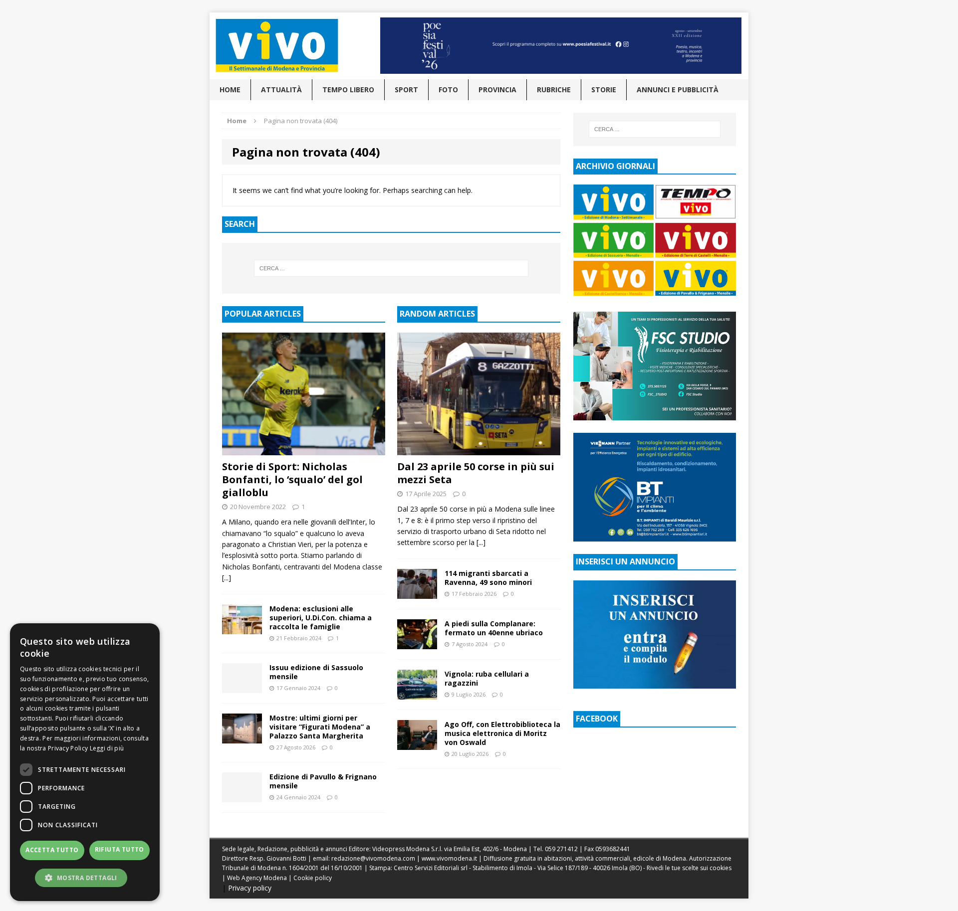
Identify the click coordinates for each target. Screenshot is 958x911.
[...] (226, 577)
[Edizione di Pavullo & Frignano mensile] (242, 796)
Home (230, 89)
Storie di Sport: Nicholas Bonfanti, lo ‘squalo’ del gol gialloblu (292, 479)
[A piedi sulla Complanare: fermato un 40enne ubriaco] (417, 643)
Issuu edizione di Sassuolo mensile (316, 672)
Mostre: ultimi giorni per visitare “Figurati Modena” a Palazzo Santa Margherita (319, 726)
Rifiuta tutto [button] (119, 849)
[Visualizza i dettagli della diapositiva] (560, 45)
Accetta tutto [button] (51, 850)
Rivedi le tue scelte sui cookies (689, 868)
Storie (603, 89)
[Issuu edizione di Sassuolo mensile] (242, 687)
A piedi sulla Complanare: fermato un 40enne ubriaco (494, 628)
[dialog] (85, 762)
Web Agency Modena (257, 878)
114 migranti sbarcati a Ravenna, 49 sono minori (488, 577)
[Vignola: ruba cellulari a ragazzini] (417, 693)
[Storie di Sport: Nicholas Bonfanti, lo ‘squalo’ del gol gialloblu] (303, 449)
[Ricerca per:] (391, 268)
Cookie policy (312, 878)
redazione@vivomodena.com (373, 858)
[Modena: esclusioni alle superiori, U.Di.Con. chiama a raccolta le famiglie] (242, 628)
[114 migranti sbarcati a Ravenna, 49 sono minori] (417, 592)
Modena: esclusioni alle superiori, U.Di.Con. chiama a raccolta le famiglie (320, 617)
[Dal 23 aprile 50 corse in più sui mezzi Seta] (478, 449)
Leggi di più (107, 748)
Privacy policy (249, 888)
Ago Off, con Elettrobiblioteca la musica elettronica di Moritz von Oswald (502, 733)
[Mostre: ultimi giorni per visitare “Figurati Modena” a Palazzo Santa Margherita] (242, 737)
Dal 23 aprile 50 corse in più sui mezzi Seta (475, 473)
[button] (85, 878)
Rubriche (554, 89)
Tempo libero (348, 89)
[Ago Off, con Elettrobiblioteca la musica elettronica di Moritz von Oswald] (417, 743)
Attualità (281, 89)
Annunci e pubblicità (677, 89)
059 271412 (561, 849)
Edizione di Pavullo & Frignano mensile (323, 781)
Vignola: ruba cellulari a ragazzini (487, 678)
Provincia (497, 89)
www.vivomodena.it (449, 858)
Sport (406, 89)
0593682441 (612, 849)
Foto (448, 89)
